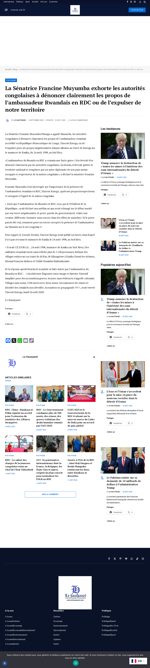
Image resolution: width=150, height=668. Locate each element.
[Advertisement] (75, 43)
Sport (27, 2)
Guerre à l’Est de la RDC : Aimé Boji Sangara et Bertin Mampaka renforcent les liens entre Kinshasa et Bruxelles (81, 468)
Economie (53, 2)
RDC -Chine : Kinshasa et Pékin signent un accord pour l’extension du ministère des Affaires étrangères (19, 416)
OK (75, 663)
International (9, 2)
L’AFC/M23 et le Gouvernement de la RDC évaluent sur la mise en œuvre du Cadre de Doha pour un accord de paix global (81, 417)
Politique (19, 2)
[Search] (144, 2)
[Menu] (6, 9)
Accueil (8, 69)
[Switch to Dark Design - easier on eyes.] (140, 2)
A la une (43, 2)
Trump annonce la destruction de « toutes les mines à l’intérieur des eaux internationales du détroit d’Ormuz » (121, 168)
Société (35, 2)
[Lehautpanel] (75, 10)
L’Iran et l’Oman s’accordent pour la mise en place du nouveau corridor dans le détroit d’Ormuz (131, 225)
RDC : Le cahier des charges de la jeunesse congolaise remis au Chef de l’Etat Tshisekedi (19, 464)
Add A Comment (50, 494)
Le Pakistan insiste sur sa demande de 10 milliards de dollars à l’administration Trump (131, 246)
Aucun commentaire (79, 120)
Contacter (137, 10)
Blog (15, 69)
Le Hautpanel (20, 120)
